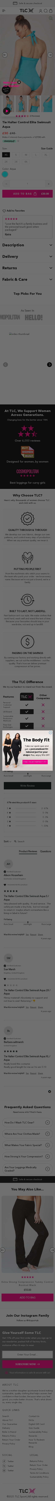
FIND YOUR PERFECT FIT (35, 762)
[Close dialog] (50, 732)
